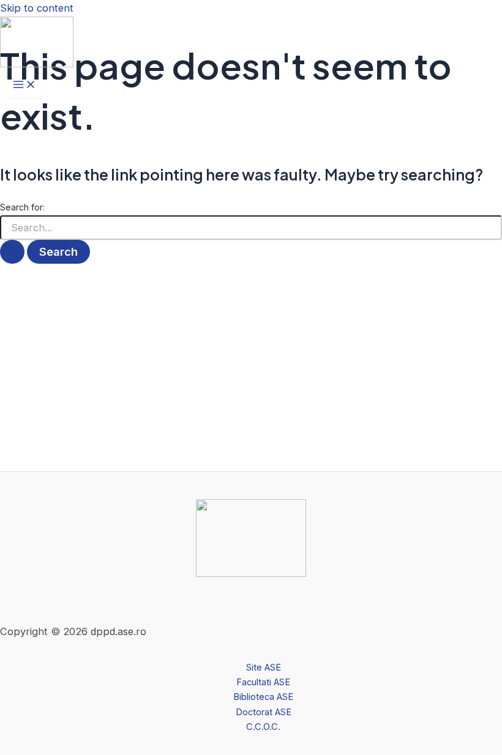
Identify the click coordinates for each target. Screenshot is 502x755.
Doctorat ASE (263, 712)
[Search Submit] (12, 251)
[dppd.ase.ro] (36, 64)
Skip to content (36, 8)
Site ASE (263, 667)
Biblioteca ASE (263, 696)
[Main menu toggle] (24, 85)
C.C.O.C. (263, 726)
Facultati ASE (263, 682)
